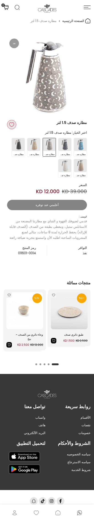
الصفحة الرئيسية (73, 21)
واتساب (40, 417)
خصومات (84, 433)
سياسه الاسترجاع (79, 462)
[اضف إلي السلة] (53, 340)
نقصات (86, 425)
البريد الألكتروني (34, 433)
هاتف (42, 425)
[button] (11, 124)
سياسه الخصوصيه (79, 454)
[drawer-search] (17, 7)
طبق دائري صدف (74, 335)
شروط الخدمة (81, 470)
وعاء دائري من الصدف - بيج (29, 337)
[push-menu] (87, 7)
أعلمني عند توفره (47, 205)
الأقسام (86, 417)
